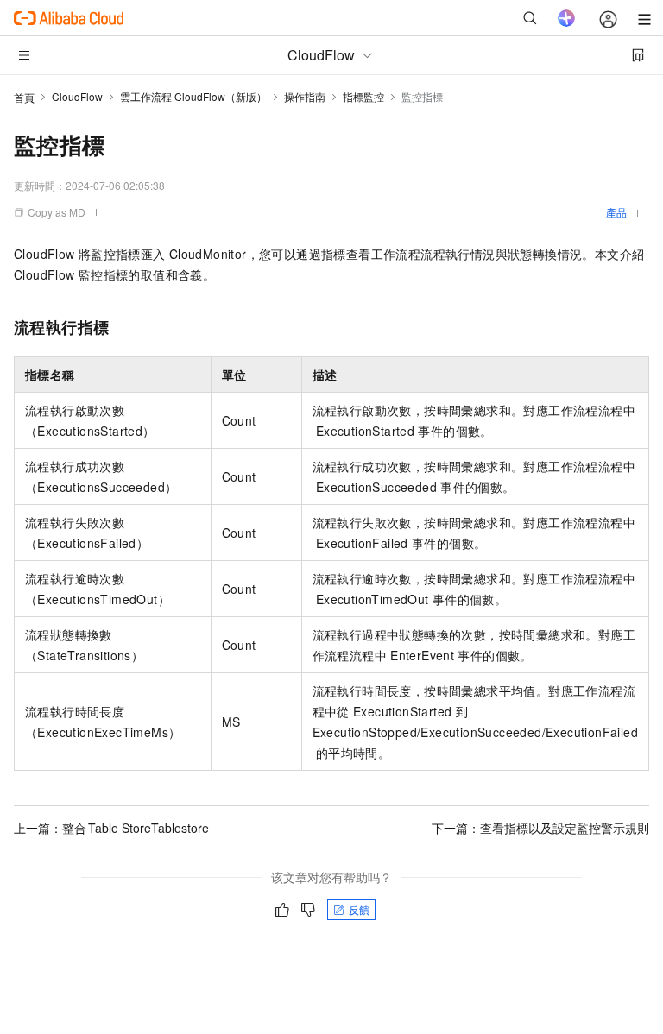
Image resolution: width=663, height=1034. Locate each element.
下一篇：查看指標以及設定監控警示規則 (540, 827)
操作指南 (304, 96)
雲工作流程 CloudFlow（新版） (193, 96)
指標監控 (363, 96)
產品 (616, 212)
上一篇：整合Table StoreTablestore (111, 827)
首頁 (24, 97)
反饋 (359, 909)
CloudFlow (77, 96)
